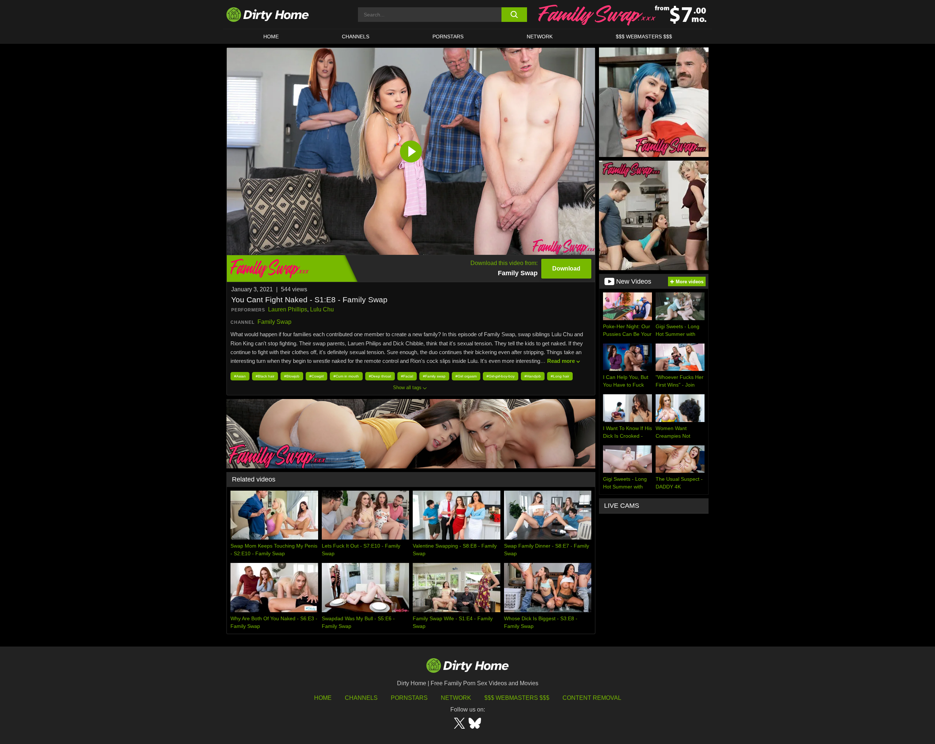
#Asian (240, 376)
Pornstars (447, 36)
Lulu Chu (322, 309)
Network (540, 36)
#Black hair (265, 376)
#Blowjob (291, 376)
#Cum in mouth (346, 376)
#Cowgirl (316, 376)
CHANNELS (355, 36)
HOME (271, 36)
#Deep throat (380, 376)
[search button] (514, 14)
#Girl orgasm (466, 376)
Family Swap (274, 322)
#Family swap (434, 376)
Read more (561, 361)
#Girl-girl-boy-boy (500, 376)
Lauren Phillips (287, 309)
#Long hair (560, 376)
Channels (361, 698)
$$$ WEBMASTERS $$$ (644, 36)
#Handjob (532, 376)
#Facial (407, 376)
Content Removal (591, 698)
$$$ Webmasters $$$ (516, 698)
